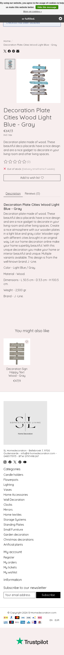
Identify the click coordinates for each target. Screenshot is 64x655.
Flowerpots (11, 479)
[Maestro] (11, 622)
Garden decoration (16, 534)
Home (7, 41)
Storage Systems (15, 519)
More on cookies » (32, 11)
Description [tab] (13, 193)
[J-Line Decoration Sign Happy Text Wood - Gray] (17, 351)
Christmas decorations (19, 539)
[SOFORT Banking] (40, 618)
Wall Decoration (14, 499)
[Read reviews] (15, 162)
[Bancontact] (34, 618)
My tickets (10, 567)
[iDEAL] (6, 618)
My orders (10, 562)
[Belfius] (17, 622)
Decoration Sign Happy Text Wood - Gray (16, 372)
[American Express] (22, 622)
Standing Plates (14, 524)
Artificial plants (13, 544)
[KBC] (28, 622)
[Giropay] (34, 622)
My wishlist (10, 572)
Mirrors (8, 509)
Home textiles (13, 514)
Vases (8, 489)
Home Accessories (16, 494)
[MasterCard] (17, 618)
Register (9, 557)
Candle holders (13, 474)
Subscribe (48, 595)
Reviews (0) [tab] (32, 193)
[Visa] (23, 618)
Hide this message (47, 7)
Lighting (9, 484)
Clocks (8, 504)
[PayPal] (11, 618)
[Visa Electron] (6, 622)
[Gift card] (40, 622)
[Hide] (60, 18)
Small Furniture (13, 529)
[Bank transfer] (28, 618)
